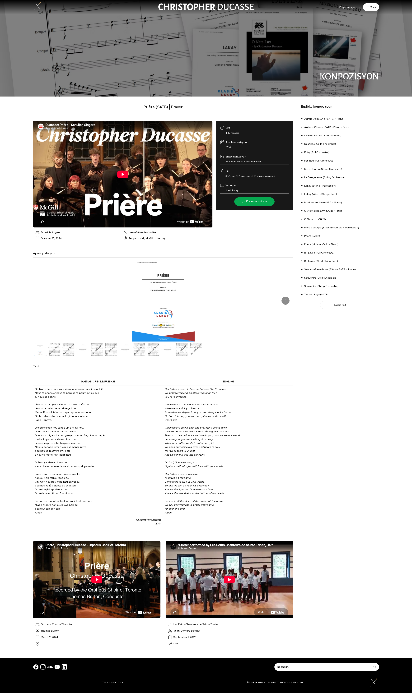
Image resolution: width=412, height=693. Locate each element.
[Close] (36, 667)
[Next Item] (285, 301)
